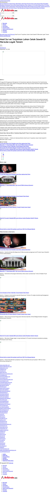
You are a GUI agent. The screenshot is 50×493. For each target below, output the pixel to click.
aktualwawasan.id (4, 410)
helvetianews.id (3, 392)
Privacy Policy (6, 456)
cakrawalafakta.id (4, 401)
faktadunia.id (3, 386)
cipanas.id (2, 437)
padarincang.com (4, 430)
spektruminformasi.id (5, 408)
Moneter (5, 30)
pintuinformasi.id (4, 402)
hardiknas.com (3, 418)
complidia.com (3, 375)
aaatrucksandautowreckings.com (8, 450)
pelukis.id (2, 433)
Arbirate (11, 463)
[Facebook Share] (3, 153)
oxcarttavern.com (4, 381)
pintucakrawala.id (4, 397)
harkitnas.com (3, 423)
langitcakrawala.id (4, 394)
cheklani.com (3, 369)
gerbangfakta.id (4, 411)
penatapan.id (3, 446)
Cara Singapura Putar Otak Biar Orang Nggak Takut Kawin (14, 146)
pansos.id (2, 415)
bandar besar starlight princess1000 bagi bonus (12, 363)
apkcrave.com (3, 372)
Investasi (5, 32)
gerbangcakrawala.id (5, 391)
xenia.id (2, 441)
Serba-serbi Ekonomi (8, 29)
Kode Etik (5, 455)
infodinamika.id (3, 412)
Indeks (4, 454)
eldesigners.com (4, 368)
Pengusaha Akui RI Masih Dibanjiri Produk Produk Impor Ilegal (15, 147)
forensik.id (2, 417)
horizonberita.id (4, 405)
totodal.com (3, 371)
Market (4, 24)
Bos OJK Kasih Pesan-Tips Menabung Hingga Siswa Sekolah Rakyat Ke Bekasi (26, 8)
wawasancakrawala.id (5, 398)
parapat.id (2, 444)
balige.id (2, 447)
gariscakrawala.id (4, 389)
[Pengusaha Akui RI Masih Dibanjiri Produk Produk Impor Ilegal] (8, 205)
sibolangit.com (3, 425)
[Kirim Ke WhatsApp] (3, 159)
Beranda (5, 23)
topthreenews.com (4, 449)
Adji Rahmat (3, 48)
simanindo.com (3, 428)
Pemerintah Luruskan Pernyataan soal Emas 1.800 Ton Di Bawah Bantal (17, 150)
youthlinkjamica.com (5, 451)
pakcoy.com (3, 420)
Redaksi (5, 458)
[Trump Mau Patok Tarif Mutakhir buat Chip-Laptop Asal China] (8, 173)
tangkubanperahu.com (5, 424)
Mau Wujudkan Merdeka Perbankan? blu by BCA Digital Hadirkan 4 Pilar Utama (24, 4)
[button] (13, 13)
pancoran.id (3, 434)
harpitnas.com (3, 421)
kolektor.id (2, 431)
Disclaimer (5, 459)
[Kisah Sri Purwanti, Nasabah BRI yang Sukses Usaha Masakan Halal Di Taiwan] (8, 216)
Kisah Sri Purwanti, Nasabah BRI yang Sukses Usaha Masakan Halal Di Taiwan (19, 149)
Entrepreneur (6, 27)
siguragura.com (4, 427)
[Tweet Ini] (3, 155)
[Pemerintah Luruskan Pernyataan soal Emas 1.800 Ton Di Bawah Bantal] (8, 227)
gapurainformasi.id (4, 388)
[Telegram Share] (3, 158)
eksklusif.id (2, 438)
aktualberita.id (3, 399)
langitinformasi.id (4, 395)
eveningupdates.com (5, 376)
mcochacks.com (3, 378)
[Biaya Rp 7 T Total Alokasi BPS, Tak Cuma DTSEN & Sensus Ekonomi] (8, 184)
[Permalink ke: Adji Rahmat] (1, 46)
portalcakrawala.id (4, 407)
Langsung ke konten (5, 0)
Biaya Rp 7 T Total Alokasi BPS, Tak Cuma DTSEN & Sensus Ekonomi (16, 144)
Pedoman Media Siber (8, 460)
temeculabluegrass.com (6, 366)
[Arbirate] (9, 11)
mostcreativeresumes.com (6, 379)
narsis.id (2, 414)
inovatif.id (2, 440)
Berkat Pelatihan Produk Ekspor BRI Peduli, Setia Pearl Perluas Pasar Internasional (20, 3)
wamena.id (2, 443)
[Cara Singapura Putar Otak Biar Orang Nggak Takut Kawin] (8, 194)
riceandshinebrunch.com (6, 382)
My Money (5, 26)
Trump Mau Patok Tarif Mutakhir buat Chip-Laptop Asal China (15, 143)
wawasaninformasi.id (5, 404)
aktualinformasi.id (4, 385)
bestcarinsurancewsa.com (6, 373)
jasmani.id (2, 436)
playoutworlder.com (5, 365)
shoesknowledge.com (5, 384)
